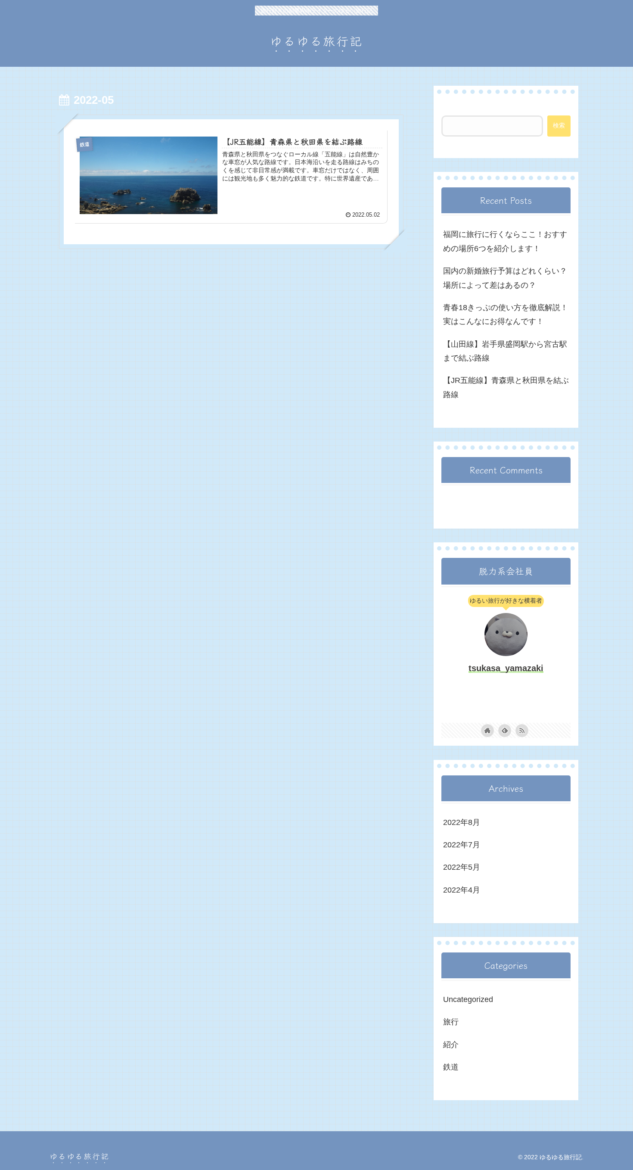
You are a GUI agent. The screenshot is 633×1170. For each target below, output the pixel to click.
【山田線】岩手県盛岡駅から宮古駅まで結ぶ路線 (505, 351)
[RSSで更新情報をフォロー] (522, 730)
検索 (449, 108)
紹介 (451, 1044)
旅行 (451, 1022)
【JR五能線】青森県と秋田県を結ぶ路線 (506, 387)
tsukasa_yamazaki (506, 668)
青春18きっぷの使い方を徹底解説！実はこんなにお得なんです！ (505, 314)
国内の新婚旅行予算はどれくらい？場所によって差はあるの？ (505, 278)
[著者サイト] (487, 730)
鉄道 (451, 1067)
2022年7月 (461, 844)
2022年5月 (461, 867)
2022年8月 (461, 822)
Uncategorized (468, 999)
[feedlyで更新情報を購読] (505, 730)
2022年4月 (461, 890)
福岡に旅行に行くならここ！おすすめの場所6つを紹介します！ (505, 241)
